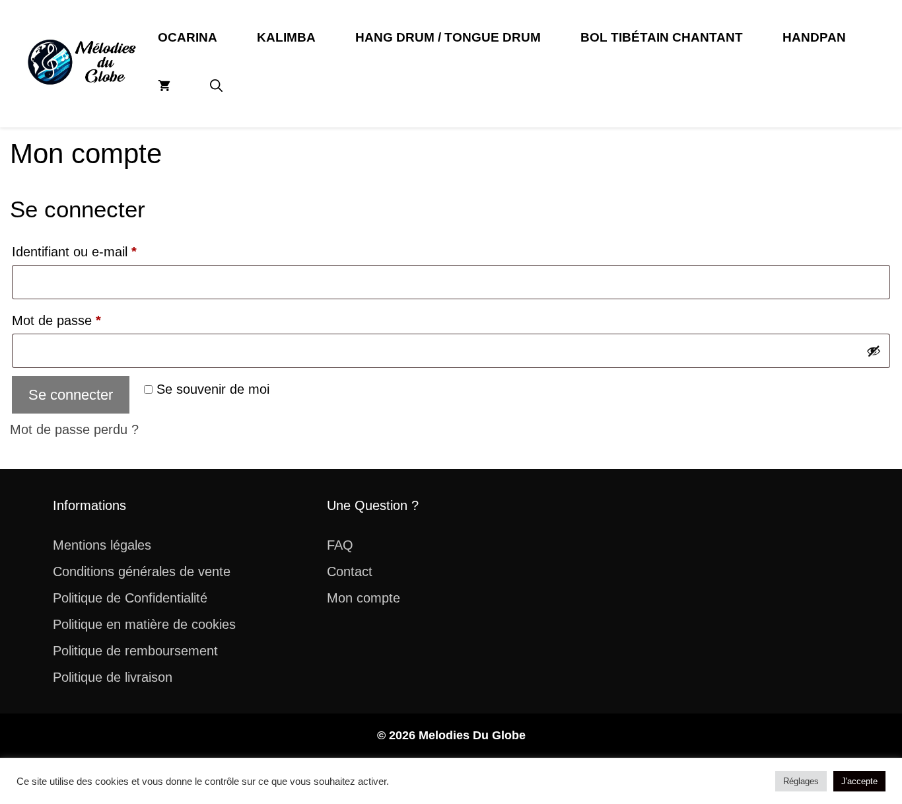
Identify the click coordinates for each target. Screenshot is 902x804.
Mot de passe (88, 320)
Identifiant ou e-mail (105, 251)
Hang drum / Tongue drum (448, 37)
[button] (216, 86)
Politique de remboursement (135, 650)
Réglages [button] (801, 781)
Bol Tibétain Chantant (661, 37)
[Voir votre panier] (164, 86)
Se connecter (70, 394)
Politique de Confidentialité (130, 598)
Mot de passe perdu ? (74, 429)
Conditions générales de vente (141, 571)
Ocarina (187, 37)
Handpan (814, 37)
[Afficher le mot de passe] (873, 351)
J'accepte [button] (859, 781)
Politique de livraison (112, 677)
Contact (349, 571)
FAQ (340, 545)
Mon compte (363, 598)
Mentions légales (102, 545)
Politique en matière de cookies (144, 624)
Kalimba (286, 37)
